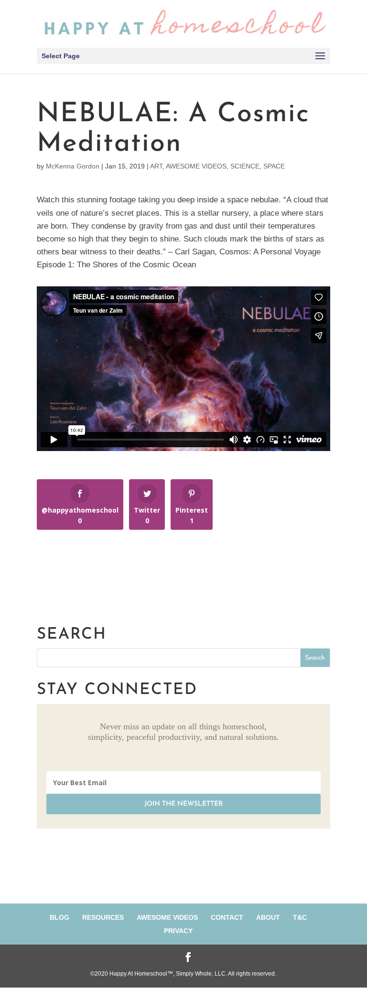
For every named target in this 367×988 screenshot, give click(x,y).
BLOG (59, 917)
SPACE (274, 166)
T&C (300, 917)
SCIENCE (244, 166)
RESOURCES (103, 917)
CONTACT (227, 917)
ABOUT (268, 917)
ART (156, 166)
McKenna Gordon (72, 166)
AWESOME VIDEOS (196, 166)
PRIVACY (178, 931)
